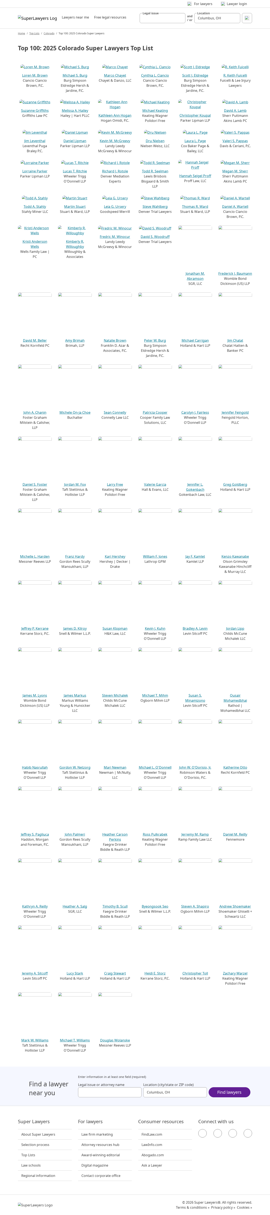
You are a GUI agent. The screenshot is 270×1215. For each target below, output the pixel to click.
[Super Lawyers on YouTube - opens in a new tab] (232, 1133)
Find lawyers (229, 1092)
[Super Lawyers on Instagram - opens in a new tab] (217, 1133)
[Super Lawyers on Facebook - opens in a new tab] (202, 1133)
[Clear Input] (180, 18)
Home (21, 33)
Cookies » (244, 1207)
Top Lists (34, 33)
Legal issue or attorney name (101, 1084)
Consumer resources (161, 1121)
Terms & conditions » (192, 1207)
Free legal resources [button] (110, 17)
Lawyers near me (75, 17)
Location (203, 13)
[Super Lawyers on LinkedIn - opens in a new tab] (248, 1133)
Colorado (49, 33)
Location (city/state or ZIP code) (168, 1084)
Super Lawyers (34, 1121)
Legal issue (151, 13)
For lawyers (90, 1121)
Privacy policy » (223, 1207)
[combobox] (163, 18)
